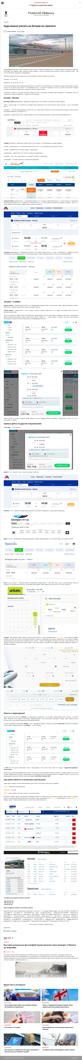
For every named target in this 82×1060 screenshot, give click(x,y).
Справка (6, 22)
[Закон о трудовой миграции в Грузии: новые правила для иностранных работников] (60, 995)
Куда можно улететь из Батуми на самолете (30, 25)
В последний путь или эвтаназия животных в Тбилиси (58, 1028)
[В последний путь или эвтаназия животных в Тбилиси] (60, 1017)
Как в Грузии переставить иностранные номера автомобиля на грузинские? (21, 1006)
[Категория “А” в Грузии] (22, 1017)
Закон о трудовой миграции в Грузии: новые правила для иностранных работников (58, 1006)
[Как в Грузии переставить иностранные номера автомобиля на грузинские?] (22, 995)
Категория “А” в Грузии (12, 1027)
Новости (6, 942)
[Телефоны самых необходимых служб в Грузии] (60, 1040)
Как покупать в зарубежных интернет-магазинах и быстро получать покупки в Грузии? (22, 1051)
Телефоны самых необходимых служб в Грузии (58, 1050)
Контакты (75, 1058)
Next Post (7, 938)
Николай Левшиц (41, 13)
